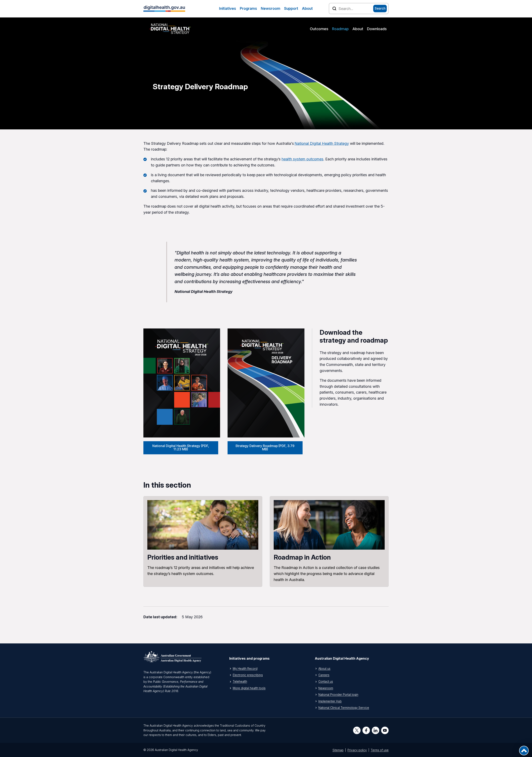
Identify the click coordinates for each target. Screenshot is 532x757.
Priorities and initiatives (203, 541)
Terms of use (380, 750)
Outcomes (319, 28)
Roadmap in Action (329, 541)
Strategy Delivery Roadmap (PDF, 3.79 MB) (264, 447)
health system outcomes (302, 159)
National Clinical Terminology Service (343, 707)
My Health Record (245, 668)
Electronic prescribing (248, 675)
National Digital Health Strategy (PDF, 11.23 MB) (180, 447)
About (307, 8)
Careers (323, 675)
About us (324, 668)
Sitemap (338, 750)
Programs (248, 8)
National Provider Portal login (338, 694)
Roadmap (340, 28)
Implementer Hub (330, 701)
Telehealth (240, 681)
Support (291, 8)
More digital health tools (249, 688)
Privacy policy (357, 750)
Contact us (325, 681)
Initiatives (227, 8)
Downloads (377, 28)
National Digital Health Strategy (321, 143)
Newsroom (270, 8)
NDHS (170, 29)
